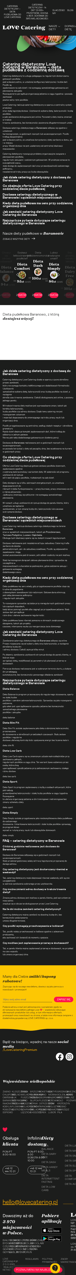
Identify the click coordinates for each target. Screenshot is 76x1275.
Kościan (51, 1100)
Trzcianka (15, 1103)
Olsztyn (18, 1240)
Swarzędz (60, 1110)
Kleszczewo (15, 1092)
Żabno (6, 1092)
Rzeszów (25, 1240)
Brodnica (60, 1092)
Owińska (6, 1097)
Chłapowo (6, 1095)
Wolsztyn (51, 1107)
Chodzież (33, 1112)
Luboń (51, 1112)
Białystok (5, 1240)
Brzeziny (33, 1092)
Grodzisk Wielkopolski (24, 1105)
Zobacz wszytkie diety (16, 239)
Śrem (51, 1103)
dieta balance (9, 717)
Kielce (12, 1246)
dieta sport (8, 807)
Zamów (22, 295)
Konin (69, 1095)
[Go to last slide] (17, 274)
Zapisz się (63, 999)
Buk (14, 1097)
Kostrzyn (15, 1110)
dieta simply (8, 835)
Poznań (70, 1100)
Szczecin (25, 1249)
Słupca (33, 1100)
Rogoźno (6, 1110)
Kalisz (70, 1097)
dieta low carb (9, 776)
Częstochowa (5, 1246)
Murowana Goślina (33, 1096)
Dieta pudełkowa (10, 586)
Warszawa (32, 1240)
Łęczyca (24, 1112)
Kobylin (6, 1107)
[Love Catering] (24, 28)
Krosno (60, 1107)
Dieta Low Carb (10, 756)
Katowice (12, 1243)
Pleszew (42, 1100)
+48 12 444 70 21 (10, 1170)
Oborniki (42, 1097)
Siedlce (25, 1243)
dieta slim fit (8, 745)
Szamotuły (51, 1110)
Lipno (24, 1100)
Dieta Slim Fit (9, 728)
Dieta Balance (9, 694)
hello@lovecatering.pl (30, 1202)
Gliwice (12, 1240)
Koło (60, 1100)
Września (60, 1097)
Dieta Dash (49, 1162)
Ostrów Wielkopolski (33, 1108)
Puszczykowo (24, 1097)
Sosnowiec (25, 1246)
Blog (70, 10)
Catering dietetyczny (12, 76)
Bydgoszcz (5, 1243)
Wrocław (32, 1243)
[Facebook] (60, 1057)
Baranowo (6, 1100)
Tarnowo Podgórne (42, 1108)
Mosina (51, 1095)
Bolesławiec (60, 1095)
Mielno (15, 1095)
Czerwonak (15, 1100)
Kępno (42, 1095)
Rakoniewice (6, 1103)
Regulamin (32, 1259)
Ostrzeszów (42, 1103)
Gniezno (70, 1092)
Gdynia (5, 1252)
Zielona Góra (32, 1248)
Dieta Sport (8, 787)
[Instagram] (69, 1057)
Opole (18, 1243)
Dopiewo (6, 1112)
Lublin (12, 1252)
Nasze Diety (53, 28)
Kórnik (33, 1103)
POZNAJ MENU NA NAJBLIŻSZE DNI (38, 1270)
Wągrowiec (51, 1097)
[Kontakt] (55, 1268)
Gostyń (51, 1092)
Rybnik (18, 1252)
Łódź (12, 1249)
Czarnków (24, 1110)
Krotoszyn (60, 1103)
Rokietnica (42, 1092)
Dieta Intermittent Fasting (51, 1178)
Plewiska (15, 1107)
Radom (18, 1249)
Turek (42, 1112)
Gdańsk (5, 1249)
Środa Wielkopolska (24, 1093)
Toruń (25, 1252)
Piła (59, 1112)
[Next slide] (58, 274)
